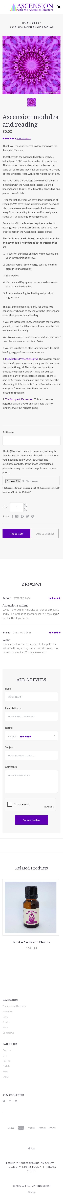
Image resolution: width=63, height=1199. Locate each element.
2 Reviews (23, 138)
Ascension (8, 1011)
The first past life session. (19, 399)
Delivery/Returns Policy (25, 1166)
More (5, 1027)
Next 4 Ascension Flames (31, 942)
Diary (5, 1016)
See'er (5, 1071)
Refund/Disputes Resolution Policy (30, 1163)
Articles (6, 1022)
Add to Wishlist (45, 533)
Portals (6, 1066)
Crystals (7, 1050)
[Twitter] (4, 1101)
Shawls (6, 1076)
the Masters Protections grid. (21, 358)
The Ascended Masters (14, 1006)
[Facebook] (10, 1101)
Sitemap (31, 1192)
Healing (6, 1060)
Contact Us (8, 1032)
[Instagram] (16, 1101)
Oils (5, 1055)
